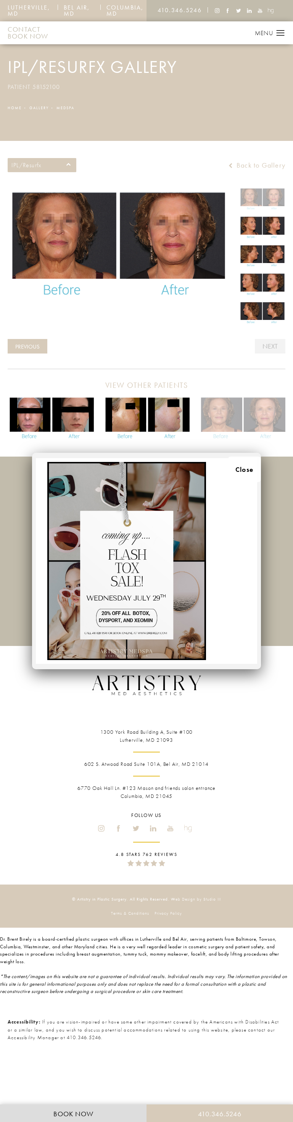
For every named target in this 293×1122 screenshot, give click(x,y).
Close (244, 469)
